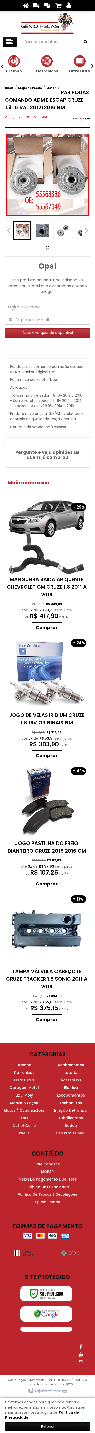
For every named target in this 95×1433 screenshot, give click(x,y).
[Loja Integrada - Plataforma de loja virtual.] (47, 1391)
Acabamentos (71, 1064)
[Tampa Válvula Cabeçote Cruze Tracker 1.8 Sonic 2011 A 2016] (47, 960)
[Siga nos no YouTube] (80, 1354)
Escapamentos (71, 1095)
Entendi (47, 1426)
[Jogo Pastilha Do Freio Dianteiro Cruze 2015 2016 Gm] (47, 828)
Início (9, 88)
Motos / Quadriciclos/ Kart (24, 1114)
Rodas (71, 1125)
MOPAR (47, 1171)
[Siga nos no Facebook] (80, 1347)
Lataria (70, 1072)
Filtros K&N (24, 1080)
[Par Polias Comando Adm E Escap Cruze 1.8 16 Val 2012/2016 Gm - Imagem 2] (42, 230)
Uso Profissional (71, 1133)
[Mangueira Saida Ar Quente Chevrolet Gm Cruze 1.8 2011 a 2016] (47, 568)
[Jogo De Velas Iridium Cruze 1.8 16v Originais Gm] (47, 700)
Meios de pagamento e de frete (47, 1179)
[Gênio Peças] (47, 22)
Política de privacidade (47, 1186)
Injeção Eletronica (70, 1110)
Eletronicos (24, 1072)
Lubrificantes (71, 1117)
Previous (9, 230)
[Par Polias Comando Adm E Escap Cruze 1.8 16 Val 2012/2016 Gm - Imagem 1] (22, 230)
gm (87, 118)
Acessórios (71, 1080)
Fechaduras (71, 1102)
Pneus (24, 1133)
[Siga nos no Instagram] (80, 1362)
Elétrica (71, 1087)
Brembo (24, 1064)
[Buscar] (85, 42)
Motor (51, 88)
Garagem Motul (24, 1087)
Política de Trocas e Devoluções (47, 1194)
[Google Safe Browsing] (46, 1314)
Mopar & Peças (30, 88)
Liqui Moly (24, 1095)
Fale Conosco (47, 1164)
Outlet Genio (24, 1125)
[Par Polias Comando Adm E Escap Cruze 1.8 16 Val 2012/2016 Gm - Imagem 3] (63, 230)
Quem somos (47, 1201)
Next (86, 229)
